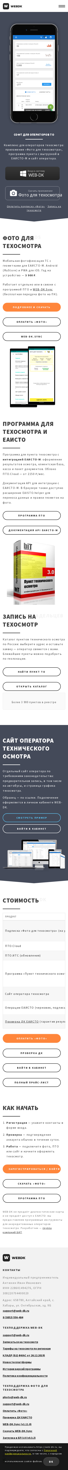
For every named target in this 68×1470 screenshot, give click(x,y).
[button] (62, 6)
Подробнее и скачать (31, 307)
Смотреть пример (31, 817)
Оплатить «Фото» (32, 321)
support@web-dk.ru (16, 1310)
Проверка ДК (31, 1053)
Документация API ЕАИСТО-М (33, 530)
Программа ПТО (31, 515)
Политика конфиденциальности (25, 1375)
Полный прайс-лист (32, 1082)
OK (51, 1461)
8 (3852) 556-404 (13, 1317)
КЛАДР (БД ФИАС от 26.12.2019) (24, 1355)
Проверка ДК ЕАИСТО (22, 1021)
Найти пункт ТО (32, 671)
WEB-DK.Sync (43, 289)
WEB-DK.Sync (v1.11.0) (17, 1424)
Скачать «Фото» (32, 1183)
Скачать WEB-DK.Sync (17, 1431)
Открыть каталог (31, 686)
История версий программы (22, 1369)
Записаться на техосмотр (20, 1342)
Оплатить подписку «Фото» (26, 206)
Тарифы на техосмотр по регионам (27, 1348)
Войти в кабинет (32, 828)
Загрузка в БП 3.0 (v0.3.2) (19, 1438)
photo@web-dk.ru (15, 1397)
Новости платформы (17, 1362)
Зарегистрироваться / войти (34, 1169)
